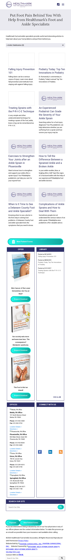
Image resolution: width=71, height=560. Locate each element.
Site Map (9, 552)
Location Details (15, 427)
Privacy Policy (23, 541)
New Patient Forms (31, 523)
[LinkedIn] (50, 452)
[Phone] (58, 4)
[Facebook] (40, 452)
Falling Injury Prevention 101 (47, 256)
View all (56, 397)
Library (43, 249)
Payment (12, 523)
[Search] (61, 507)
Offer (21, 249)
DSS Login (16, 552)
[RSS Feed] (61, 452)
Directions (13, 429)
